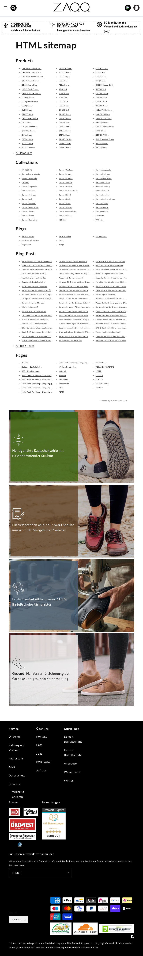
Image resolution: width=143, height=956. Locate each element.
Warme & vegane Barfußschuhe (109, 274)
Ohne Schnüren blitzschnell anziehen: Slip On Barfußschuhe (48, 328)
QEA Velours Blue (29, 85)
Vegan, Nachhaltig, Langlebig (108, 332)
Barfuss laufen (28, 236)
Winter (68, 780)
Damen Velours (65, 207)
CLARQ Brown (28, 97)
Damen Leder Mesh (30, 207)
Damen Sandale (65, 182)
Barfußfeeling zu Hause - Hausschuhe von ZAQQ (43, 261)
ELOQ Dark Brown (30, 102)
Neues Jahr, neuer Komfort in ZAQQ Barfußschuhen (82, 336)
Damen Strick (64, 199)
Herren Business (103, 174)
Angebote (70, 763)
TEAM (61, 392)
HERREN (62, 220)
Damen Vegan (65, 203)
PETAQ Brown (102, 122)
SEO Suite (122, 401)
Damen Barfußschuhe (73, 739)
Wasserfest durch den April (71, 278)
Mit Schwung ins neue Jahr (70, 340)
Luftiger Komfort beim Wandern (73, 261)
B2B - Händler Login (30, 371)
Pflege (61, 245)
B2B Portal (43, 761)
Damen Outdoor (66, 170)
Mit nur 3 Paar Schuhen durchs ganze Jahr (77, 311)
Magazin (62, 375)
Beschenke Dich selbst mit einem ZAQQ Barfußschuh (119, 269)
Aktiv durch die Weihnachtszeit (109, 265)
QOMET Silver (65, 143)
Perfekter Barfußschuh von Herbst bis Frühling (116, 282)
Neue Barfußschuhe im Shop (34, 274)
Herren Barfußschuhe (73, 752)
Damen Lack (27, 199)
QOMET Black (65, 147)
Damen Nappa (28, 216)
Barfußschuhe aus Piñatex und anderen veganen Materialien (85, 307)
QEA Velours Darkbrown (32, 77)
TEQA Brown (64, 85)
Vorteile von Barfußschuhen (34, 311)
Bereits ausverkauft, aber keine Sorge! (75, 294)
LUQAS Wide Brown (104, 110)
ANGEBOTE (27, 170)
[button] (13, 8)
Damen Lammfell (29, 203)
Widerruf (15, 736)
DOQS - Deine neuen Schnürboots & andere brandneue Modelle (87, 299)
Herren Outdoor (103, 182)
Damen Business (29, 195)
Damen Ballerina (29, 191)
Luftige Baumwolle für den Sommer (74, 265)
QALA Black (27, 135)
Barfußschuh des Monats (33, 303)
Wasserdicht (72, 772)
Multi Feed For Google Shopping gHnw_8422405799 (45, 384)
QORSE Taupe (65, 114)
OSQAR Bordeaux (29, 127)
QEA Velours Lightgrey (32, 68)
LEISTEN (99, 375)
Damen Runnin (65, 174)
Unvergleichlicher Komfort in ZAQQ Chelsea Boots (81, 332)
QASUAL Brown (28, 131)
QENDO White (102, 135)
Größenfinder (101, 363)
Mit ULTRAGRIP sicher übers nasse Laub (113, 286)
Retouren (15, 783)
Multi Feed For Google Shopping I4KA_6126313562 (45, 375)
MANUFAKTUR (102, 384)
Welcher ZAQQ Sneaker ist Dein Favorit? (76, 290)
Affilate (41, 770)
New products (102, 211)
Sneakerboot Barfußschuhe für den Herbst (40, 269)
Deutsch (16, 919)
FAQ (39, 745)
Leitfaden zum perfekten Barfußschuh (38, 315)
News (61, 240)
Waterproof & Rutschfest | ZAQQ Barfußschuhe (43, 265)
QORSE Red (64, 110)
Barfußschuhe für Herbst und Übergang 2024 (42, 290)
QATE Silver (27, 122)
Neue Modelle (65, 236)
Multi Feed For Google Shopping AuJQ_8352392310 (45, 392)
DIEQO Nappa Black (104, 85)
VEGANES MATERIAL (105, 367)
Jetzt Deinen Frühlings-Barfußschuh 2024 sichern (81, 315)
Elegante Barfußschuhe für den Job (111, 278)
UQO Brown (64, 93)
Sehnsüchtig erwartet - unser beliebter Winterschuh (119, 261)
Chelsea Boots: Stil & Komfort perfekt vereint (116, 319)
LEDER (98, 371)
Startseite (100, 216)
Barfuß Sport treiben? (105, 294)
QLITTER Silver (65, 68)
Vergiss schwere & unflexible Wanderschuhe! (78, 286)
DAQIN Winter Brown (31, 93)
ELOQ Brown (27, 106)
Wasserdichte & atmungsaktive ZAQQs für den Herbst (119, 303)
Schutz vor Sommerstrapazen (34, 286)
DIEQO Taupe (102, 93)
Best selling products (31, 174)
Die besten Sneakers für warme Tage (75, 269)
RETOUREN (64, 379)
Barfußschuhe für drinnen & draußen (112, 307)
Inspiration (26, 245)
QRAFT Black (27, 114)
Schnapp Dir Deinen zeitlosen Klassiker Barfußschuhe (82, 282)
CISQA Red (100, 72)
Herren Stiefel (102, 203)
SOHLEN (99, 379)
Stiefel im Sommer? (30, 307)
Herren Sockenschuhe (105, 199)
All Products (24, 152)
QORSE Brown (65, 118)
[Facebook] (132, 937)
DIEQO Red (101, 89)
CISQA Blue (101, 81)
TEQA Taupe (64, 77)
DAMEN (25, 182)
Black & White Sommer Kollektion (36, 332)
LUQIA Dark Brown (30, 89)
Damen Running (66, 178)
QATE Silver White (30, 118)
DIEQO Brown (102, 106)
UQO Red (63, 89)
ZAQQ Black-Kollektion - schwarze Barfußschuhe (117, 328)
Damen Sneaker (65, 186)
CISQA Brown (102, 68)
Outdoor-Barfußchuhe (32, 367)
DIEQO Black (101, 97)
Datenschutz (17, 775)
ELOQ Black (27, 110)
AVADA (114, 401)
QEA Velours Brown (30, 81)
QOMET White (65, 139)
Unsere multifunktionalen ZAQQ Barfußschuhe (79, 319)
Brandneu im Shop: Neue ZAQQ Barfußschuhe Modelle (46, 294)
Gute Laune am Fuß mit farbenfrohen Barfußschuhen (82, 328)
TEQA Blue (63, 102)
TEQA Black (64, 106)
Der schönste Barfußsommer (34, 324)
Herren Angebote (103, 170)
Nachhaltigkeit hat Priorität (34, 278)
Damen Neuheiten (29, 220)
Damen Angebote (29, 186)
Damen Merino (28, 211)
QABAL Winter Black (105, 127)
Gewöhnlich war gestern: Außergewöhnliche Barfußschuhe (84, 274)
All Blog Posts (25, 345)
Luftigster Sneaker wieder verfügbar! (38, 299)
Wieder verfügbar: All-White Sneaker (38, 340)
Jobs (39, 753)
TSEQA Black (27, 139)
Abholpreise (64, 384)
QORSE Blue (64, 122)
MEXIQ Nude (101, 147)
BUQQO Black (65, 72)
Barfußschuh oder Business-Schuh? (74, 303)
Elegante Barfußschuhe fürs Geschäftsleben (115, 336)
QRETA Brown (65, 131)
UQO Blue (63, 97)
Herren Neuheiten (104, 178)
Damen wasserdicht (67, 211)
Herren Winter (102, 207)
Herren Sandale (102, 191)
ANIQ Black (101, 131)
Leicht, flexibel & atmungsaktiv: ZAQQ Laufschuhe (44, 336)
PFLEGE (25, 363)
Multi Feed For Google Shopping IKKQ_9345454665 (45, 379)
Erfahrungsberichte (30, 240)
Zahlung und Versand (17, 747)
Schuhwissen (101, 236)
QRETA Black (64, 135)
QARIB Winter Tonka (105, 139)
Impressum (16, 758)
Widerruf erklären (18, 794)
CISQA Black (101, 77)
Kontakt (99, 388)
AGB (12, 766)
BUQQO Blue (27, 143)
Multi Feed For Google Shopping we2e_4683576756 (45, 388)
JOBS (61, 388)
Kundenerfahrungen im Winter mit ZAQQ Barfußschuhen (84, 324)
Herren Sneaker (102, 195)
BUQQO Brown (28, 147)
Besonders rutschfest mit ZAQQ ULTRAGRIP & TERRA (119, 340)
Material (62, 371)
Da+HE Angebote (29, 178)
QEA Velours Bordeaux (32, 72)
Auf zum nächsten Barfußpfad (35, 319)
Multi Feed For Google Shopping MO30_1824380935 (82, 363)
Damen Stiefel (65, 195)
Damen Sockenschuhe (68, 191)
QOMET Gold (101, 102)
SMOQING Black (103, 114)
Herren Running (103, 186)
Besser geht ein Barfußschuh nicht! (111, 315)
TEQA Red (63, 81)
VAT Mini (99, 220)
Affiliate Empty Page (68, 367)
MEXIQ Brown (102, 143)
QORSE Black (64, 127)
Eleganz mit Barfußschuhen (34, 282)
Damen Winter (65, 216)
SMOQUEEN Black (103, 118)
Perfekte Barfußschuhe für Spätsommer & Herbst (117, 324)
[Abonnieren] (67, 873)
